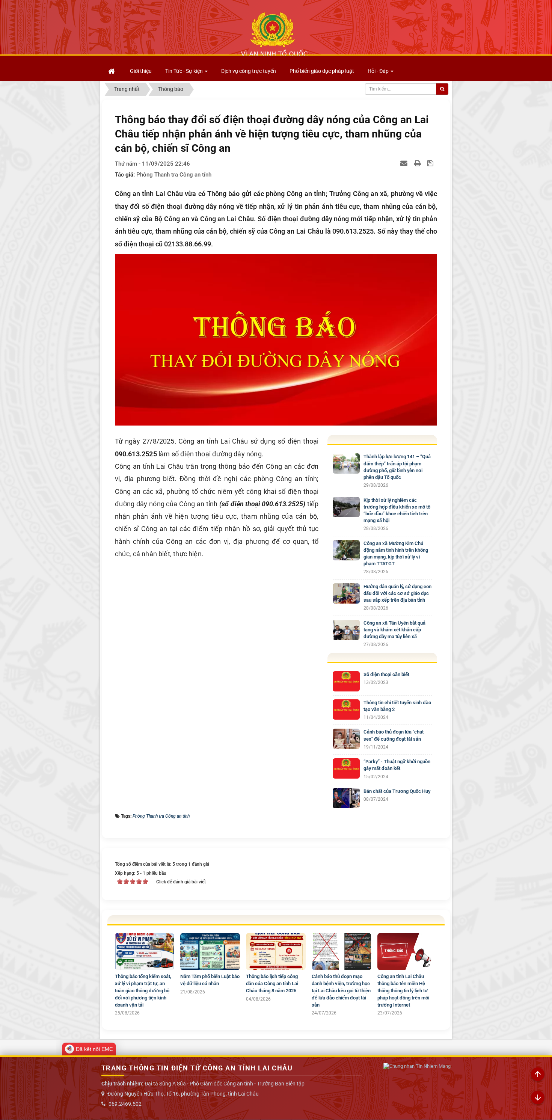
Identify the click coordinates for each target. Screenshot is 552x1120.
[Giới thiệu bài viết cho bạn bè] (404, 163)
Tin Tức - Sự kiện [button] (184, 71)
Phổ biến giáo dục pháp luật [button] (322, 71)
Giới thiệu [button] (141, 71)
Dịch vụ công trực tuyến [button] (248, 71)
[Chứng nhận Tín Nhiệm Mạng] (417, 1066)
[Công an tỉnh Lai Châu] (274, 34)
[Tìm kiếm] (442, 89)
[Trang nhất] (112, 71)
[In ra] (418, 163)
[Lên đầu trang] (537, 1074)
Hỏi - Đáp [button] (379, 71)
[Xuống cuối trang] (537, 1098)
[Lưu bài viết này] (431, 163)
